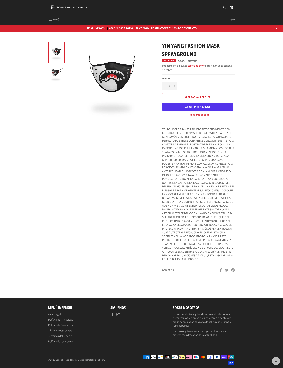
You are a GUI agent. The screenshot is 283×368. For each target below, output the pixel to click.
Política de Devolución (61, 325)
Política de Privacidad (60, 320)
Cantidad (166, 78)
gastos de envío (196, 66)
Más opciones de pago (198, 115)
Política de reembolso (60, 342)
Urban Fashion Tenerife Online (70, 359)
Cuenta (232, 19)
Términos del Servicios (61, 331)
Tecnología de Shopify (95, 359)
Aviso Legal (54, 314)
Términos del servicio (60, 336)
